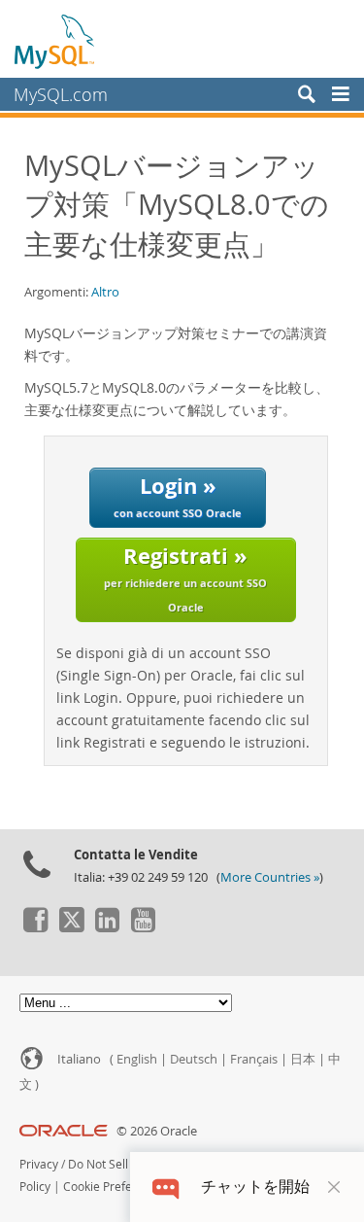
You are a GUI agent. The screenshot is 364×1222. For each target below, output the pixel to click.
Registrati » (185, 577)
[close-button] (334, 1187)
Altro (105, 291)
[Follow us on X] (70, 927)
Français (254, 1059)
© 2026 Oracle (156, 1131)
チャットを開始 (255, 1186)
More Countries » (269, 877)
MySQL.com (61, 94)
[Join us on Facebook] (34, 927)
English (136, 1059)
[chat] (165, 1186)
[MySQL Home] (55, 41)
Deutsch (193, 1059)
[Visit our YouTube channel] (142, 927)
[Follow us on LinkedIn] (106, 927)
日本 (302, 1059)
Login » (178, 495)
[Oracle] (63, 1131)
